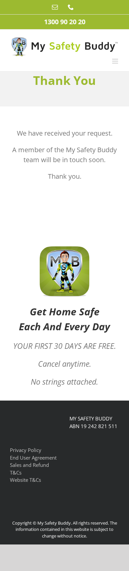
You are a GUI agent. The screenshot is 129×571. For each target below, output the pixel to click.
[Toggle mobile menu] (115, 61)
